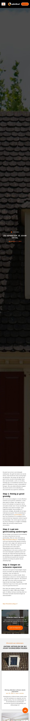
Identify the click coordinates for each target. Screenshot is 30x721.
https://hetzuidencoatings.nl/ (10, 539)
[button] (3, 4)
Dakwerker (16, 232)
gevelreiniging (18, 514)
